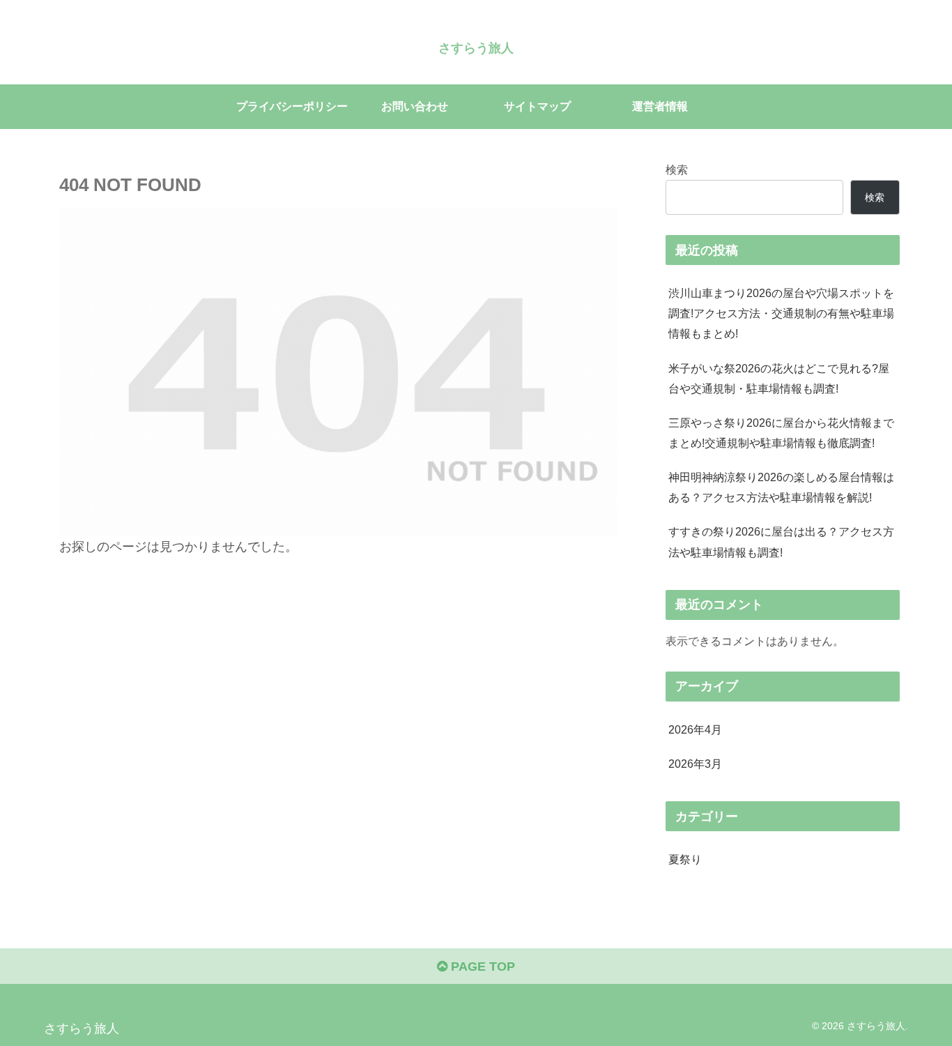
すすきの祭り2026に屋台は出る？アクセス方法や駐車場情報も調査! (781, 541)
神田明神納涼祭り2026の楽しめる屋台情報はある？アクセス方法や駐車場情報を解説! (781, 487)
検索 (677, 169)
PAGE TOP (481, 966)
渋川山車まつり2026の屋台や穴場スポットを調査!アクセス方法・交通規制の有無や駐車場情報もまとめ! (781, 313)
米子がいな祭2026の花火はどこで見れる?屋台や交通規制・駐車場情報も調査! (778, 378)
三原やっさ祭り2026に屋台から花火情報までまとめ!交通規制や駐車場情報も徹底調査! (781, 432)
